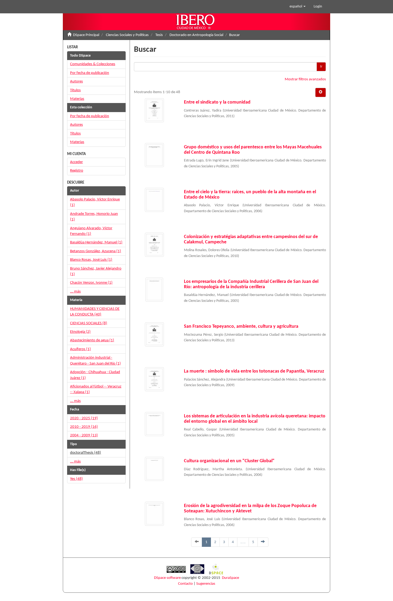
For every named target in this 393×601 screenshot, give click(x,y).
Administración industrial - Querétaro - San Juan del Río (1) (95, 360)
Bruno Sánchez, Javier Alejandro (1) (95, 271)
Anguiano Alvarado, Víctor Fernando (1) (91, 231)
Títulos (75, 90)
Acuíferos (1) (80, 349)
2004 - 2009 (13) (84, 435)
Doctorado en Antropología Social (196, 35)
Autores (76, 82)
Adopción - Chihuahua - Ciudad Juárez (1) (95, 375)
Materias (77, 99)
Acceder (76, 162)
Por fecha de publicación (89, 73)
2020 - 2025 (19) (84, 418)
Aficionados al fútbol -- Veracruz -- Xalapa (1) (95, 389)
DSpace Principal (86, 35)
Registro (76, 171)
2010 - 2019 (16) (84, 427)
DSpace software (167, 578)
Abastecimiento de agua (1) (92, 340)
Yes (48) (76, 479)
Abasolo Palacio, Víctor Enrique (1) (95, 202)
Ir (321, 67)
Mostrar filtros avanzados (305, 79)
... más (75, 292)
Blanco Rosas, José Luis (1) (91, 260)
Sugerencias (205, 584)
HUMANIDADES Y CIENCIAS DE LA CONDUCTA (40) (95, 312)
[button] (298, 6)
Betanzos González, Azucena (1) (95, 251)
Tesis (159, 35)
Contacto (185, 584)
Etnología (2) (80, 332)
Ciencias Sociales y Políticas (127, 35)
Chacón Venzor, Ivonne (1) (91, 283)
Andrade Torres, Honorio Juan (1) (94, 217)
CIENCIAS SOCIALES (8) (88, 323)
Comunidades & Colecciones (92, 64)
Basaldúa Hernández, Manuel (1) (96, 242)
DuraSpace (230, 578)
